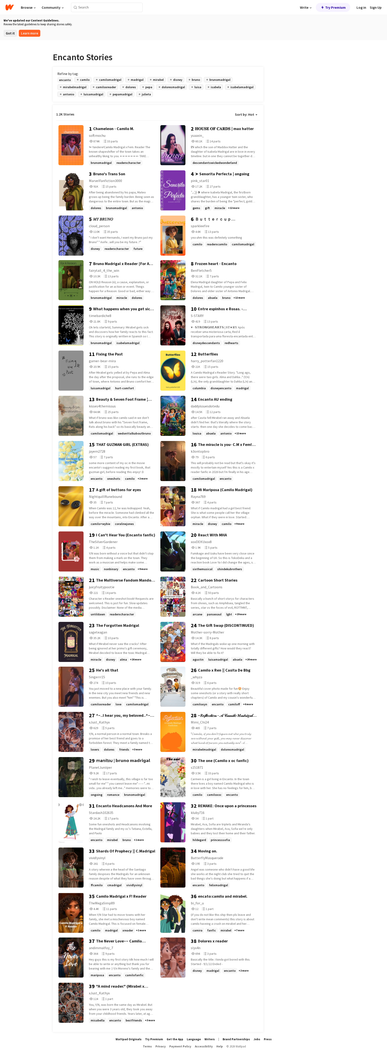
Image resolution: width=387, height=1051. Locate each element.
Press (268, 1039)
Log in (361, 7)
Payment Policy (180, 1046)
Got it (10, 33)
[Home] (9, 7)
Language (194, 1039)
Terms (147, 1046)
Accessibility (204, 1046)
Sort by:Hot (244, 114)
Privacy (160, 1046)
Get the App (175, 1039)
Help (219, 1046)
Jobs (257, 1039)
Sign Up (376, 7)
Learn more (29, 33)
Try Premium (335, 7)
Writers (209, 1039)
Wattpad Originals (129, 1039)
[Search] (75, 7)
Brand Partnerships (236, 1039)
